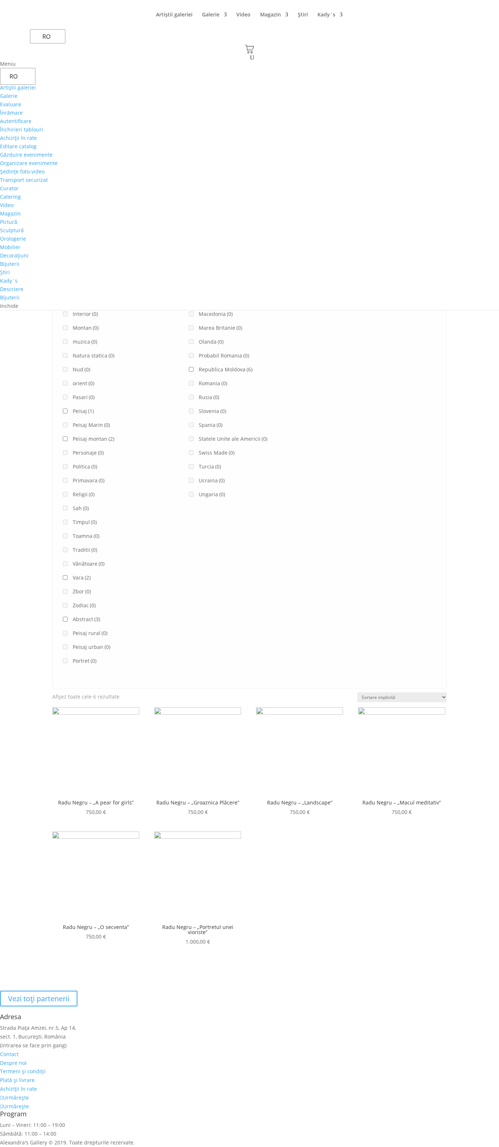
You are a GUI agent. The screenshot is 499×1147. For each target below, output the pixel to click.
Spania (210, 424)
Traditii (85, 549)
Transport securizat (24, 179)
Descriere (11, 289)
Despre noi (13, 1062)
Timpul (85, 522)
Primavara (88, 480)
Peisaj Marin (91, 424)
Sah (81, 508)
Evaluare (10, 104)
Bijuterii (9, 263)
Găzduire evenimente (26, 154)
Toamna (86, 535)
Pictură (8, 221)
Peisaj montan (93, 438)
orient (83, 383)
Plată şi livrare (17, 1080)
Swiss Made (217, 452)
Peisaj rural (90, 633)
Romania (213, 383)
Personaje (88, 452)
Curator (9, 188)
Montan (86, 327)
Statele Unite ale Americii (233, 438)
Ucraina (212, 480)
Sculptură (12, 230)
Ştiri (303, 15)
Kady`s (326, 15)
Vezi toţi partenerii (38, 998)
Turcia (210, 466)
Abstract (86, 619)
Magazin (270, 15)
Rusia (209, 397)
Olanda (211, 341)
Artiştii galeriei (174, 15)
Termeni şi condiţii (23, 1071)
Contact (9, 1054)
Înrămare (11, 112)
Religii (84, 494)
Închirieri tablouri (21, 129)
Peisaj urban (91, 646)
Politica (85, 466)
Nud (81, 369)
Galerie (211, 15)
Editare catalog (18, 146)
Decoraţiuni (14, 255)
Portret (84, 660)
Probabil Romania (224, 355)
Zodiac (84, 605)
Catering (10, 196)
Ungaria (212, 494)
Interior (85, 313)
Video (243, 15)
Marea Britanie (220, 327)
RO (46, 37)
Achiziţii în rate (18, 137)
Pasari (84, 397)
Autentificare (15, 121)
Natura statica (93, 355)
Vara (82, 577)
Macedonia (216, 313)
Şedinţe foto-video (22, 171)
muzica (85, 341)
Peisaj (83, 411)
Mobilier (10, 247)
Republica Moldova (225, 369)
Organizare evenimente (29, 163)
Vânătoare (88, 563)
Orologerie (13, 238)
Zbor (82, 591)
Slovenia (212, 411)
